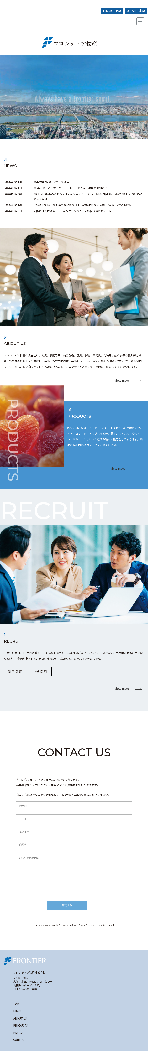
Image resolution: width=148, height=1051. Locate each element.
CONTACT (19, 1040)
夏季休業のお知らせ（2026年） (53, 182)
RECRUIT (19, 1032)
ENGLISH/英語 (112, 11)
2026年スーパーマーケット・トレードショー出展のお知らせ (70, 188)
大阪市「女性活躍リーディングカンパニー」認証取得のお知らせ (73, 211)
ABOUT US (20, 1018)
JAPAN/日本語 (136, 11)
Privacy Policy (84, 925)
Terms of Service (102, 925)
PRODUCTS (20, 1025)
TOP (16, 1004)
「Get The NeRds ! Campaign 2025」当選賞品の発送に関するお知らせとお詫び (83, 205)
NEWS (17, 1011)
